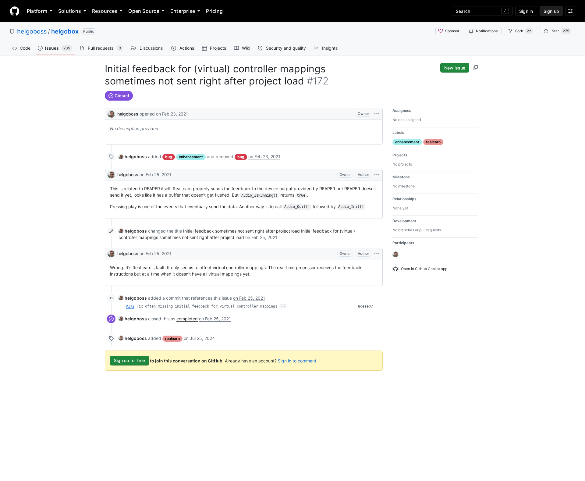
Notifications (487, 31)
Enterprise (182, 11)
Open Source (143, 11)
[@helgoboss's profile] (111, 113)
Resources (104, 11)
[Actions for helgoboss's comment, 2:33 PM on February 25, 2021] (377, 253)
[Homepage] (15, 11)
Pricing (214, 11)
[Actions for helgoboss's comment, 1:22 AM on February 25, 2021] (377, 174)
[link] (133, 156)
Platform (37, 11)
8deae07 (365, 306)
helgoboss (32, 31)
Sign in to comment (297, 360)
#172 (130, 306)
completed (187, 318)
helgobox (65, 31)
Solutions (69, 11)
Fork (523, 31)
